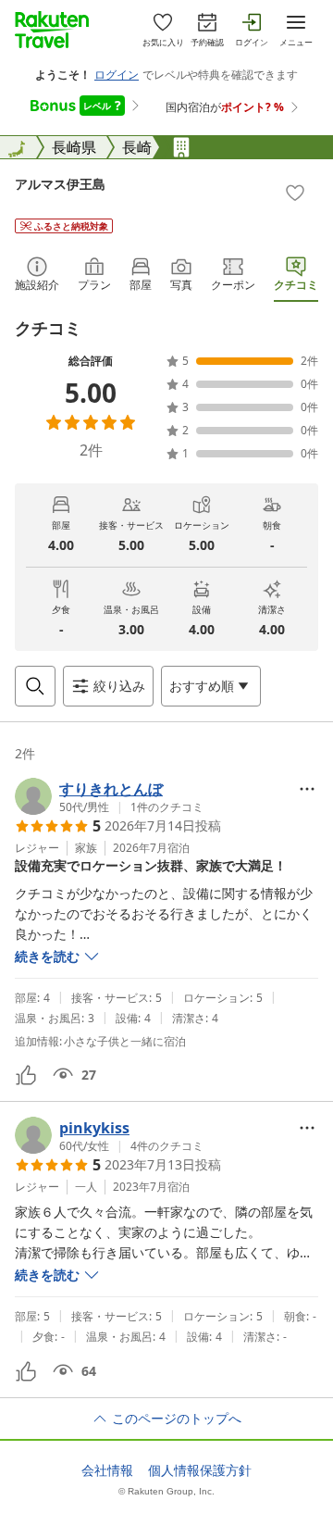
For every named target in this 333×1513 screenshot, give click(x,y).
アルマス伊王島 (60, 184)
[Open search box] (35, 686)
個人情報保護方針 (200, 1470)
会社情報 (107, 1470)
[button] (109, 796)
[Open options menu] (307, 789)
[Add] (295, 192)
